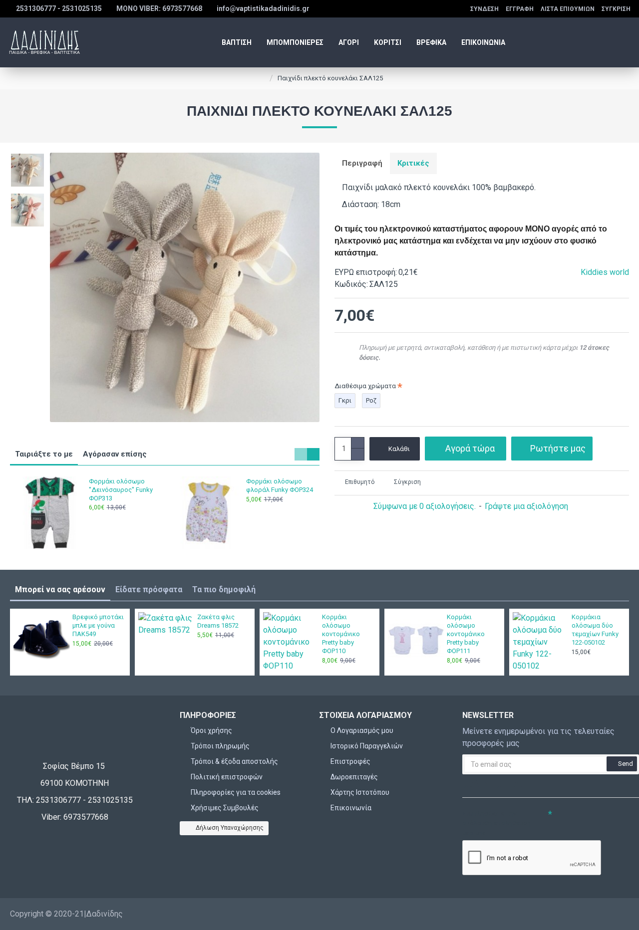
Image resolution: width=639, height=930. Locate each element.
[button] (301, 454)
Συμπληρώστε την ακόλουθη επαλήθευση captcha (496, 823)
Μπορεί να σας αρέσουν (60, 589)
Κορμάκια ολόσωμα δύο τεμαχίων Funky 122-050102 (595, 629)
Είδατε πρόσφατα (148, 589)
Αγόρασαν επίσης (115, 454)
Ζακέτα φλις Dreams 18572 (218, 621)
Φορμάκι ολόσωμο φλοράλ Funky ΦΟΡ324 (279, 485)
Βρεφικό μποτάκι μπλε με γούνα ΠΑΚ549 (98, 625)
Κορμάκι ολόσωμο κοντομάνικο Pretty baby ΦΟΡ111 (466, 634)
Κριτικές (413, 163)
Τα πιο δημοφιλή (224, 589)
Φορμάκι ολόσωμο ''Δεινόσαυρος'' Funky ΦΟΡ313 (121, 489)
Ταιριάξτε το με (44, 454)
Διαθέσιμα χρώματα (365, 386)
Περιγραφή (362, 163)
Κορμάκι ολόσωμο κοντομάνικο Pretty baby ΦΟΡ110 (341, 634)
